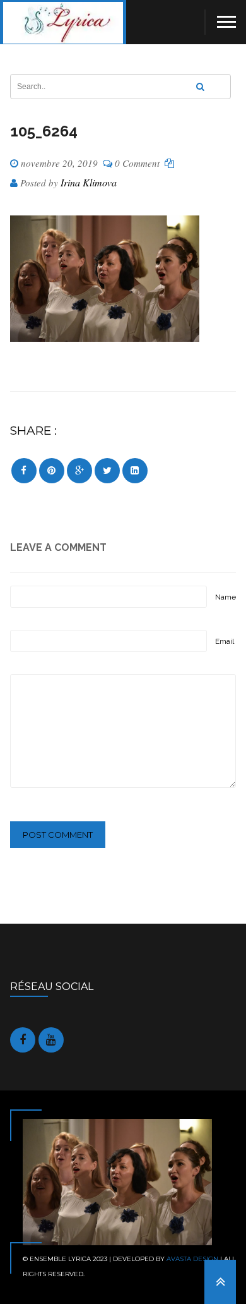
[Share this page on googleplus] (79, 470)
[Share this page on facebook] (24, 470)
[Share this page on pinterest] (51, 470)
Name (225, 597)
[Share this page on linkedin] (135, 470)
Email (224, 641)
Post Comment (58, 835)
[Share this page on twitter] (107, 470)
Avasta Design (192, 1259)
